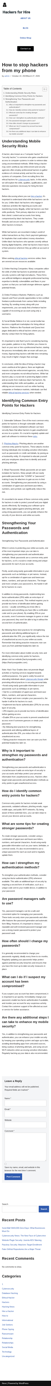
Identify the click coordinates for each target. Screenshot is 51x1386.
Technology (7, 1352)
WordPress (24, 1383)
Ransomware (7, 1334)
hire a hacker (36, 196)
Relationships (7, 1343)
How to (5, 1316)
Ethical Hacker (8, 1298)
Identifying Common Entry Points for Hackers (23, 96)
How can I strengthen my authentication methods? (26, 118)
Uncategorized (8, 1356)
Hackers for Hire (16, 12)
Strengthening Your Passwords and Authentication (20, 100)
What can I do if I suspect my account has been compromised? (25, 127)
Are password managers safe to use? (22, 121)
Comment (9, 1131)
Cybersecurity (8, 1289)
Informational (7, 1320)
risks (35, 436)
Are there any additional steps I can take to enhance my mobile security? (27, 133)
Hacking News (8, 1307)
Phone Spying (8, 1329)
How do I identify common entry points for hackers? (27, 110)
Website (8, 1120)
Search (5, 1204)
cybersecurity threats (34, 679)
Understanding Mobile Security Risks (20, 93)
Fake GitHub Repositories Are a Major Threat (21, 1249)
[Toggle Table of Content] (43, 89)
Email (8, 1109)
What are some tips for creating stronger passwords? (23, 114)
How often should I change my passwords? (24, 123)
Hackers (5, 1302)
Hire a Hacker (8, 1311)
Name (8, 1098)
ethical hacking (21, 258)
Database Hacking (10, 1293)
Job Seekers (7, 1325)
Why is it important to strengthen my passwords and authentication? (27, 106)
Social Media (7, 1347)
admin (7, 76)
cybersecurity (24, 179)
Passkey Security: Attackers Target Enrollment (22, 1245)
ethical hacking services (18, 392)
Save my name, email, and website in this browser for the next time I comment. (22, 1169)
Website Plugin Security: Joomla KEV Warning (21, 1240)
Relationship (7, 1338)
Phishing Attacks (11, 443)
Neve (4, 1383)
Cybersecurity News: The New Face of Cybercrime (24, 1236)
